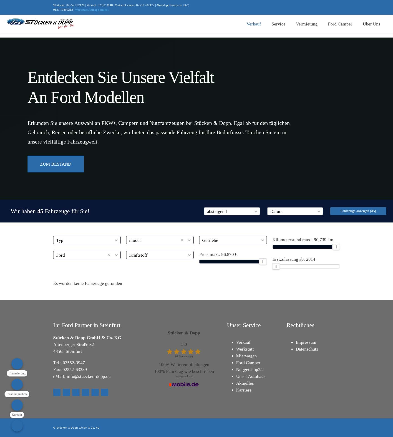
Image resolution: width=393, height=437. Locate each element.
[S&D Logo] (41, 20)
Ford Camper (248, 362)
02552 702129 (75, 5)
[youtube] (323, 7)
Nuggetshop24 (249, 369)
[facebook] (309, 7)
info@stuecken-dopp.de (89, 376)
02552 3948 (105, 5)
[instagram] (316, 7)
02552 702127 (145, 5)
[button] (256, 211)
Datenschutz (307, 348)
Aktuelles (245, 383)
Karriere (244, 389)
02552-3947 (74, 362)
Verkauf (243, 342)
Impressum (306, 342)
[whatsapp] (331, 7)
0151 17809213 (63, 9)
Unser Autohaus (250, 376)
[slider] (263, 261)
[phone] (104, 392)
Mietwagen (246, 355)
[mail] (338, 7)
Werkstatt (245, 348)
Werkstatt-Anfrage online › (92, 9)
